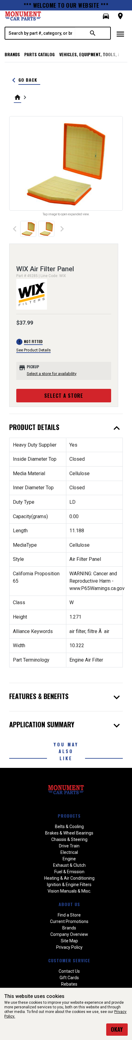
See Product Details (33, 350)
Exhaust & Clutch (69, 865)
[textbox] (40, 33)
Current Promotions (69, 921)
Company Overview (69, 934)
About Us (69, 904)
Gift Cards (69, 977)
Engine (69, 858)
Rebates (69, 984)
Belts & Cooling (69, 826)
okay (117, 1029)
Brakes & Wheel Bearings (69, 833)
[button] (106, 16)
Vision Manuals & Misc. (69, 891)
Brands (12, 54)
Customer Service (69, 960)
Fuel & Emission (69, 871)
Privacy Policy (69, 947)
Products (69, 815)
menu (120, 34)
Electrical (69, 852)
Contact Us (69, 971)
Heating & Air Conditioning (69, 878)
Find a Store (69, 915)
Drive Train (69, 845)
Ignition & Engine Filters (69, 884)
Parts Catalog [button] (39, 54)
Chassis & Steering (69, 839)
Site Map (69, 940)
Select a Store (63, 395)
